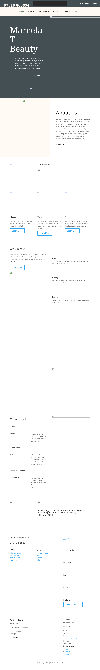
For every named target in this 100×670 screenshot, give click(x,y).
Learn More (61, 144)
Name (12, 623)
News (67, 11)
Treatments (43, 11)
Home (21, 11)
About (31, 11)
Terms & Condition (43, 553)
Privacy (39, 555)
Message (13, 634)
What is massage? (16, 553)
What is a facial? (15, 555)
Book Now (36, 75)
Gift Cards (40, 558)
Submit (15, 637)
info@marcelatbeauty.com (72, 639)
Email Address (14, 627)
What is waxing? (15, 558)
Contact (77, 11)
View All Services (73, 604)
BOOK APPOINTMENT (88, 3)
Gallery (57, 11)
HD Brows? (13, 560)
